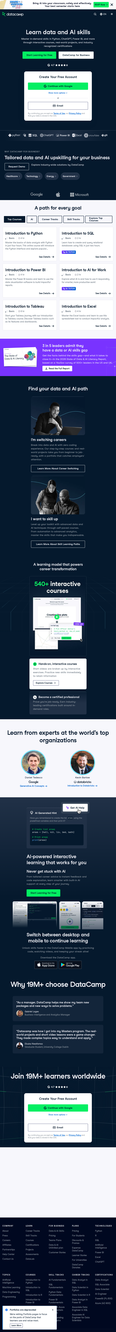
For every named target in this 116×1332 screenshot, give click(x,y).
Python (98, 1231)
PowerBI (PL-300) (103, 1298)
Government (69, 176)
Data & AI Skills (56, 1231)
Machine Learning (11, 1287)
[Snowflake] (91, 135)
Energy (50, 176)
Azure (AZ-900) (103, 1303)
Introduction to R (34, 1295)
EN (104, 14)
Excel (98, 1257)
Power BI (99, 1252)
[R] (24, 135)
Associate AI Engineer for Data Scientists (81, 1317)
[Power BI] (63, 135)
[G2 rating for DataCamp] (58, 65)
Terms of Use (59, 113)
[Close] (112, 5)
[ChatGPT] (47, 135)
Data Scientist (102, 1289)
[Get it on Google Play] (70, 968)
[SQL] (33, 135)
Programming (9, 1297)
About (5, 1231)
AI (32, 219)
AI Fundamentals (57, 1280)
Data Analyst (101, 1280)
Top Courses (15, 219)
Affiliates (6, 1245)
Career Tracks (50, 219)
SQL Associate (102, 1284)
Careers (6, 1240)
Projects (30, 1249)
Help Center (8, 1254)
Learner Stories (79, 1255)
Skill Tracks (73, 219)
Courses (30, 1240)
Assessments (32, 1254)
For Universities (79, 1260)
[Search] (95, 14)
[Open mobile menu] (112, 14)
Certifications (32, 1245)
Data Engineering (11, 1292)
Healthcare (12, 176)
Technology (32, 176)
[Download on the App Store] (45, 968)
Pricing (52, 1235)
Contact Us (8, 1259)
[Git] (105, 135)
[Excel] (77, 135)
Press (5, 1235)
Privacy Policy (75, 113)
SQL (97, 1240)
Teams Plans (55, 1240)
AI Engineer (101, 1294)
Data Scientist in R (81, 1295)
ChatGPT (99, 1262)
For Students (78, 1235)
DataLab (30, 1259)
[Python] (14, 135)
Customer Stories (57, 1252)
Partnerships (8, 1249)
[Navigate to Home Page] (13, 14)
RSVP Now (100, 4)
